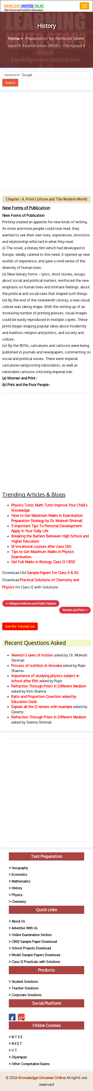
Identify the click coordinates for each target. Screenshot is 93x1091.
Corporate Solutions (27, 995)
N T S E (17, 1037)
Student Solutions (25, 981)
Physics (17, 895)
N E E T (17, 1043)
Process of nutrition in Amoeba (37, 665)
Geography (20, 868)
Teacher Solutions (25, 988)
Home (14, 38)
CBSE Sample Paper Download (34, 941)
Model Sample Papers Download (36, 955)
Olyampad (19, 1057)
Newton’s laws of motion (32, 655)
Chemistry (19, 901)
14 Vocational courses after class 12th (41, 546)
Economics (19, 874)
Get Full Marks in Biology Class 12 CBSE (43, 562)
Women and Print (74, 610)
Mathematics (21, 881)
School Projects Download (31, 948)
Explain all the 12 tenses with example (41, 706)
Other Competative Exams (31, 1064)
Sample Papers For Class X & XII (53, 572)
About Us (18, 921)
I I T (14, 1050)
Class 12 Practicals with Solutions (36, 962)
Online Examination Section (32, 935)
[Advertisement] (46, 139)
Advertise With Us (24, 928)
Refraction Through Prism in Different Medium (48, 686)
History (17, 888)
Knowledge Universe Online (42, 1077)
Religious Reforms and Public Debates (32, 603)
